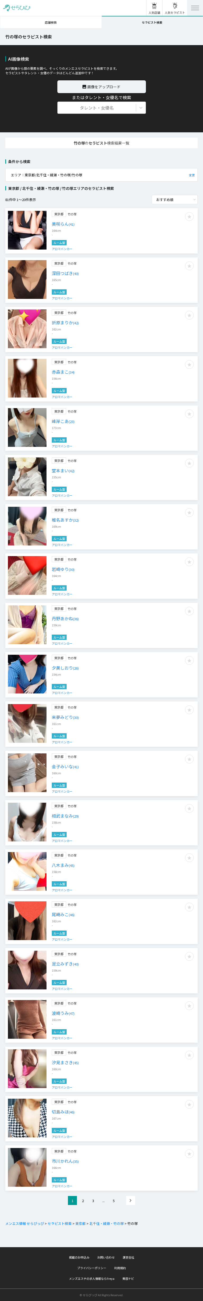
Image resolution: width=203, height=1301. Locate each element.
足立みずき (65, 964)
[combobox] (60, 107)
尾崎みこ (63, 914)
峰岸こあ (63, 421)
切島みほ (63, 1111)
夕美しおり (65, 668)
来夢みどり (65, 717)
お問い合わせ (106, 1257)
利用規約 (120, 1268)
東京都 (80, 1223)
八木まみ (63, 865)
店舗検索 (51, 22)
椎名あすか (65, 520)
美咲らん (63, 224)
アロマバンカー (62, 249)
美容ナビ (128, 1278)
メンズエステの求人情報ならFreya (91, 1278)
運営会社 (128, 1257)
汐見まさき (65, 1062)
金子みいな (65, 766)
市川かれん (65, 1161)
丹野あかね (65, 618)
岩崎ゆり (63, 569)
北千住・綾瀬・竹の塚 (106, 1223)
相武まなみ (65, 816)
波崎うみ (63, 1013)
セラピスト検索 (60, 1223)
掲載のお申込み (79, 1257)
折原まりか (65, 322)
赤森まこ (63, 372)
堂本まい (63, 470)
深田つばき (65, 273)
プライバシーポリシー (91, 1268)
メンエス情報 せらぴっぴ (24, 1223)
